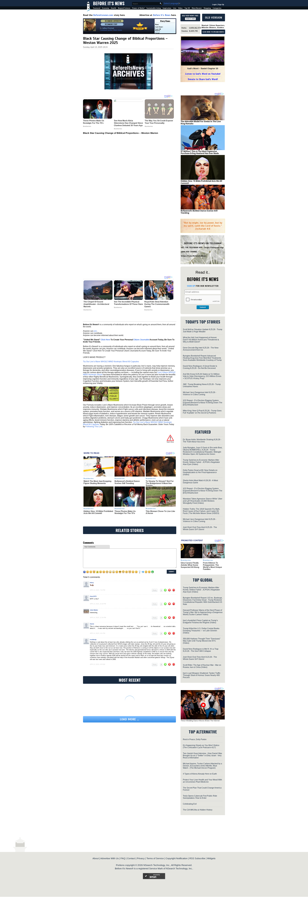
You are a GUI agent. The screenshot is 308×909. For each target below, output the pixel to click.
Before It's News (109, 3)
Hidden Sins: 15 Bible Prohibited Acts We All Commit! (98, 512)
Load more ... (129, 719)
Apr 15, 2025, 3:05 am (97, 664)
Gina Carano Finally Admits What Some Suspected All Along (190, 565)
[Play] (203, 51)
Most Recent (197, 8)
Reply (155, 590)
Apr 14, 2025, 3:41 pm (97, 633)
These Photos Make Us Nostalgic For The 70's (125, 512)
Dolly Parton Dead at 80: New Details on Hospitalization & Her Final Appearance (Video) (200, 472)
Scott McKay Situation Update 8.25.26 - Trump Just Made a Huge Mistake (202, 330)
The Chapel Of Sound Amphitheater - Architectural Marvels (96, 304)
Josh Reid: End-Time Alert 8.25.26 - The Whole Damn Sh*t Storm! (200, 528)
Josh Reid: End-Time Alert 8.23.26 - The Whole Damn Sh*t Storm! (200, 658)
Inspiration (167, 8)
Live (174, 8)
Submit (203, 307)
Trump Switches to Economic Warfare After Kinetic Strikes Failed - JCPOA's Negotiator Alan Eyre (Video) (201, 462)
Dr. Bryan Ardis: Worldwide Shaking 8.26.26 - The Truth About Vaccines (202, 440)
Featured (96, 8)
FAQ (123, 858)
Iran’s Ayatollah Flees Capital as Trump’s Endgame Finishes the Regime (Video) (200, 621)
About (96, 858)
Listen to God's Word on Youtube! (202, 73)
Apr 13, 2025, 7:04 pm (97, 590)
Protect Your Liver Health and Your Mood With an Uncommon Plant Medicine (202, 781)
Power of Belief (138, 8)
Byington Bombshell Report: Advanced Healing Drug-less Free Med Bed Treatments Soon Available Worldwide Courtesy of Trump (202, 358)
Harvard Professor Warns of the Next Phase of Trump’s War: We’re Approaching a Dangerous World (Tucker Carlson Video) (202, 612)
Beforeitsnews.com (103, 15)
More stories (117, 30)
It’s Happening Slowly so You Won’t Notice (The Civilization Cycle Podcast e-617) (201, 746)
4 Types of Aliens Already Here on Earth (200, 774)
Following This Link (94, 426)
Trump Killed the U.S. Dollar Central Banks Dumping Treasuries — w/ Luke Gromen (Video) (201, 630)
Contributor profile (106, 30)
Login (214, 4)
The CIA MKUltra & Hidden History (197, 810)
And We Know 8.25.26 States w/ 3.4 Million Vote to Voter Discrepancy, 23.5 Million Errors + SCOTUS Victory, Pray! (202, 376)
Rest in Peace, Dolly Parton (194, 739)
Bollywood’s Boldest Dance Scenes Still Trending (127, 482)
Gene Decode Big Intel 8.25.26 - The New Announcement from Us (200, 349)
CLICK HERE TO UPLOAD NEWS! (213, 32)
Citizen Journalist (141, 340)
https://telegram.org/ (214, 247)
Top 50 (187, 8)
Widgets (211, 858)
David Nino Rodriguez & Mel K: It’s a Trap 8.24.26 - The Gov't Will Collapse (200, 650)
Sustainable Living (153, 8)
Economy (105, 8)
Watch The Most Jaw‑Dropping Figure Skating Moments (97, 482)
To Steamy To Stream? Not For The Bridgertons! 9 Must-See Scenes (160, 483)
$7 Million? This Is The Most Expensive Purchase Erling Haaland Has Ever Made (200, 152)
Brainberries (87, 310)
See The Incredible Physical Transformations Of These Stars (128, 303)
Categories (217, 8)
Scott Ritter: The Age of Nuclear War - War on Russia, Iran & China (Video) (202, 666)
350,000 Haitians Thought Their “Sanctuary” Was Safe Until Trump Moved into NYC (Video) (201, 641)
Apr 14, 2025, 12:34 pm (98, 617)
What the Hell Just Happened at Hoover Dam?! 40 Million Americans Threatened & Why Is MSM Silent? (201, 339)
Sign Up (221, 4)
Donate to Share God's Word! (203, 79)
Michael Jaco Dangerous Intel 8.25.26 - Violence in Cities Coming (199, 393)
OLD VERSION (213, 17)
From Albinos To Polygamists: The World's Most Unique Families (212, 566)
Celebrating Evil (190, 804)
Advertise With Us (109, 858)
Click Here (105, 340)
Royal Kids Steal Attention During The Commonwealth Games (156, 304)
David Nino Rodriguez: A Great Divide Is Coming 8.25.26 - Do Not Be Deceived (200, 367)
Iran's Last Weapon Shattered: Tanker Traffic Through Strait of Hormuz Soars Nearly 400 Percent (201, 675)
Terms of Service (155, 858)
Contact (131, 858)
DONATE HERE (190, 19)
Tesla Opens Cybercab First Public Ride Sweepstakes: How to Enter (200, 797)
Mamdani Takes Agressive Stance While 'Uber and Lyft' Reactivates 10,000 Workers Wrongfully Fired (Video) (202, 501)
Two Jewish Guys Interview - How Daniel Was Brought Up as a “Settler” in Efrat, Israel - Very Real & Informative (202, 755)
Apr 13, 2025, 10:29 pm (98, 604)
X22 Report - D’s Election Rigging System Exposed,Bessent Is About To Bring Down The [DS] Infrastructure (202, 402)
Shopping (207, 8)
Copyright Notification (177, 858)
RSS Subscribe (197, 858)
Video (180, 8)
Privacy (141, 858)
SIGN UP (191, 286)
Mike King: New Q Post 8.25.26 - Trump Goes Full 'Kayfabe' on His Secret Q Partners (202, 412)
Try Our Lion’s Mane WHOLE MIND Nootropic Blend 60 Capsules (111, 362)
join (95, 331)
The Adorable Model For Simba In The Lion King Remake (201, 122)
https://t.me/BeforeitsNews (193, 256)
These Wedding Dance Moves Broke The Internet (200, 721)
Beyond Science (124, 8)
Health (113, 8)
